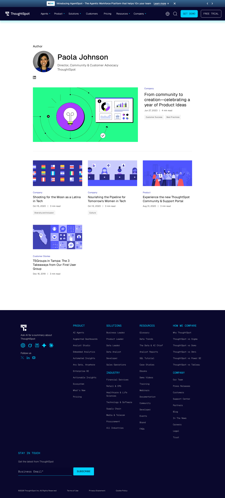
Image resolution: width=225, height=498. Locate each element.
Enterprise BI (81, 371)
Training (144, 384)
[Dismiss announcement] (174, 3)
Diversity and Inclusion (44, 213)
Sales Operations (116, 364)
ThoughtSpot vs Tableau (186, 364)
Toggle (175, 13)
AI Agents (78, 332)
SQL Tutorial (147, 358)
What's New (79, 390)
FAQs (142, 428)
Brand (143, 422)
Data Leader (113, 345)
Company (149, 88)
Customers (178, 392)
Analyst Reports (149, 351)
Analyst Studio (81, 345)
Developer (111, 358)
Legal (176, 431)
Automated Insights (84, 358)
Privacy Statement (97, 490)
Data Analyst (113, 351)
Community (145, 403)
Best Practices (173, 117)
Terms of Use (72, 490)
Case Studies (147, 364)
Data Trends (146, 339)
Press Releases (181, 386)
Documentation (148, 396)
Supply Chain (113, 408)
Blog (175, 411)
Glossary (144, 332)
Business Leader (115, 332)
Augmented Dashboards (85, 339)
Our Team (178, 379)
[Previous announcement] (207, 3)
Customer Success (154, 117)
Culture (92, 213)
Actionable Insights (84, 377)
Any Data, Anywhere (84, 364)
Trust (176, 437)
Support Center (181, 398)
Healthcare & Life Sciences (116, 394)
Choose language (167, 14)
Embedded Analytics (84, 351)
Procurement (113, 421)
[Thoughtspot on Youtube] (34, 357)
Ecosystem (78, 384)
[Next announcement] (212, 3)
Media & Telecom (115, 415)
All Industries (115, 428)
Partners (178, 405)
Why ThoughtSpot (182, 332)
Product (146, 192)
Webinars (144, 390)
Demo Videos (146, 377)
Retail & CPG (113, 386)
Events (143, 416)
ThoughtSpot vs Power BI (187, 358)
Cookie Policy (121, 490)
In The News (179, 418)
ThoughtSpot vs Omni (184, 351)
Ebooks (143, 371)
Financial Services (117, 379)
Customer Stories (41, 256)
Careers (177, 424)
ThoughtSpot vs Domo (184, 345)
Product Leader (115, 339)
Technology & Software (119, 402)
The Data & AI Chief (151, 345)
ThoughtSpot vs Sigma (185, 339)
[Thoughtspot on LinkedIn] (28, 357)
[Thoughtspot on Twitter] (22, 357)
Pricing (77, 396)
